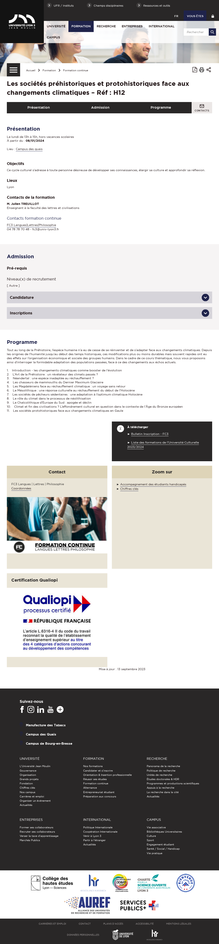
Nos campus (27, 792)
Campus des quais (29, 149)
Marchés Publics (30, 840)
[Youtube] (50, 709)
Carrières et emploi (32, 796)
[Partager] (208, 70)
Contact (85, 923)
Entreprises (132, 26)
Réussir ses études (95, 779)
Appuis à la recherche (160, 787)
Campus (53, 37)
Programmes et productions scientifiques (173, 783)
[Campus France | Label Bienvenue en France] (185, 883)
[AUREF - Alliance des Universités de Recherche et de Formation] (87, 905)
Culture (151, 836)
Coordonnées (21, 488)
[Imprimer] (201, 70)
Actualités (26, 805)
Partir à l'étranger (94, 840)
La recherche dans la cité (163, 792)
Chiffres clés (129, 488)
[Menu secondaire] (13, 69)
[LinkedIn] (40, 709)
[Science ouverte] (153, 883)
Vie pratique (154, 853)
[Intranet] (212, 15)
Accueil (30, 70)
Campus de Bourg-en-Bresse (49, 743)
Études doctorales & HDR (163, 779)
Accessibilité (145, 923)
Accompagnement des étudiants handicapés (153, 484)
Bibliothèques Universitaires (164, 831)
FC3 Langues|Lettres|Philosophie (31, 225)
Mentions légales (178, 923)
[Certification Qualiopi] (59, 622)
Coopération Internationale (100, 831)
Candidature (22, 297)
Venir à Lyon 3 (92, 836)
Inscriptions (21, 313)
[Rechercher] (212, 32)
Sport (150, 840)
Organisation (28, 774)
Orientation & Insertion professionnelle (107, 774)
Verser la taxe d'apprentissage (39, 836)
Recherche (106, 26)
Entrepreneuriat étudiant (98, 792)
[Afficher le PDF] (194, 70)
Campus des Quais (41, 734)
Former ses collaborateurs (36, 827)
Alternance (90, 787)
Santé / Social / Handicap (163, 848)
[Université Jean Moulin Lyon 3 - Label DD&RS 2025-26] (121, 883)
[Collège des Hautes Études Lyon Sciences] (52, 883)
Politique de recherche (161, 770)
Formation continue (75, 70)
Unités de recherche (159, 774)
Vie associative (156, 827)
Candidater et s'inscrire (98, 770)
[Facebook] (22, 709)
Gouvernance (28, 770)
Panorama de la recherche (163, 766)
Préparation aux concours (99, 796)
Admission (100, 107)
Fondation (26, 783)
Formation (81, 26)
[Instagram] (30, 709)
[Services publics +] (139, 905)
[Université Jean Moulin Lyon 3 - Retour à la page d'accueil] (22, 21)
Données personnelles (83, 935)
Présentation (38, 107)
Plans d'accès (113, 923)
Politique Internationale (97, 827)
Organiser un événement (35, 800)
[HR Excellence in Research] (93, 883)
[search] (199, 32)
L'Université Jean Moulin (35, 766)
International (162, 26)
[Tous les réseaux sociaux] (60, 709)
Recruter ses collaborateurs (37, 831)
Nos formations (93, 766)
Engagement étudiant (160, 844)
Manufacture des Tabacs (46, 725)
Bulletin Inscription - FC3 (150, 434)
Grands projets (29, 779)
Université (56, 26)
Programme (161, 107)
